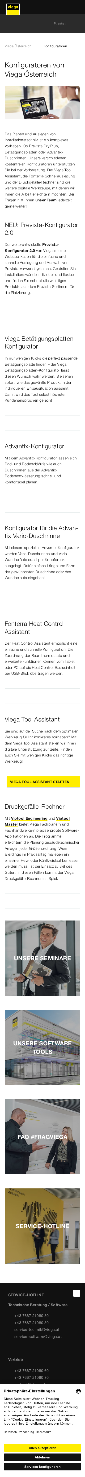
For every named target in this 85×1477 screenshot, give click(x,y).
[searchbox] (38, 24)
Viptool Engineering (29, 818)
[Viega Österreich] (13, 7)
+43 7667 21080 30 (31, 1322)
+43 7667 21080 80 (31, 1315)
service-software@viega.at (38, 1336)
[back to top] (76, 1293)
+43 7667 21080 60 (31, 1370)
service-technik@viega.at (37, 1329)
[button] (42, 315)
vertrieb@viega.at (29, 1384)
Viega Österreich (18, 46)
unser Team (46, 200)
